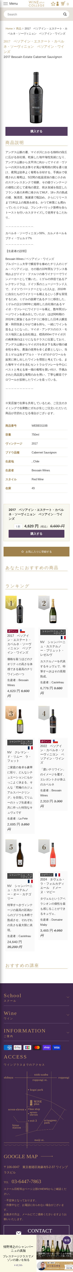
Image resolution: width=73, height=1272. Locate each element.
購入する (36, 131)
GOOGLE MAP (21, 1156)
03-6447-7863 (22, 1181)
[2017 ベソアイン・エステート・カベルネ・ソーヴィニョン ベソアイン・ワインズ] (36, 96)
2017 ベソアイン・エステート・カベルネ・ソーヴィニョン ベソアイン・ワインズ (34, 46)
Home (9, 28)
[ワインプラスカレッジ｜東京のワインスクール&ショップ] (36, 3)
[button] (36, 551)
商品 (18, 28)
